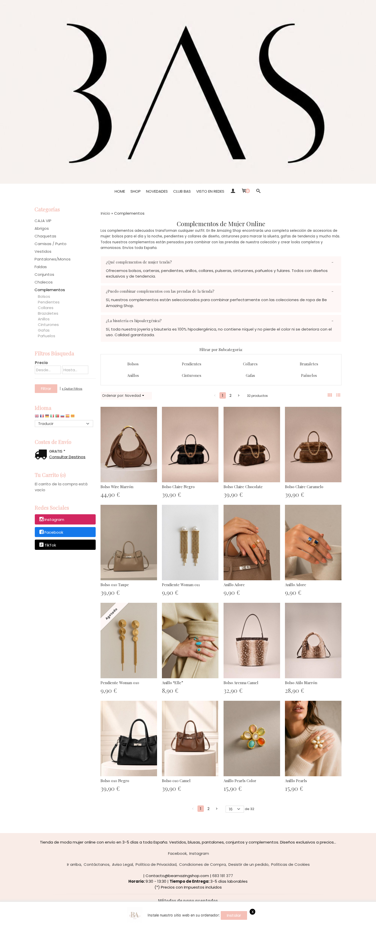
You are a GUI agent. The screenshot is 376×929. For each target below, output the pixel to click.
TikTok (50, 545)
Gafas (44, 330)
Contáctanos (96, 864)
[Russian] (62, 417)
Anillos (44, 319)
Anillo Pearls (296, 780)
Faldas (41, 266)
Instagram (54, 519)
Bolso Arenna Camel (241, 682)
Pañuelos (46, 335)
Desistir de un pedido (248, 864)
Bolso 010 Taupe (115, 584)
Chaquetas (45, 236)
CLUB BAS (182, 191)
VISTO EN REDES (210, 191)
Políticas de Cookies (290, 864)
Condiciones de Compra (202, 864)
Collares (45, 307)
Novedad (133, 395)
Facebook (54, 532)
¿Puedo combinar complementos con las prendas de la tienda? (160, 291)
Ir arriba (74, 864)
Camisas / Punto (51, 243)
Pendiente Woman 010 (120, 682)
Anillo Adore (234, 584)
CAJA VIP (43, 220)
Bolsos (44, 296)
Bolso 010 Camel (176, 780)
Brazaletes (48, 313)
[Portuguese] (57, 417)
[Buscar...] (258, 191)
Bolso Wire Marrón (117, 486)
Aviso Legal (122, 864)
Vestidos (43, 251)
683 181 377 (222, 875)
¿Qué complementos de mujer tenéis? (139, 262)
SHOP (135, 191)
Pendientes (49, 302)
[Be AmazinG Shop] (188, 92)
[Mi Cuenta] (233, 191)
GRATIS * (57, 451)
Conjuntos (44, 274)
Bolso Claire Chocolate (243, 486)
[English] (37, 417)
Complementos (50, 289)
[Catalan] (73, 417)
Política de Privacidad (156, 864)
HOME (120, 191)
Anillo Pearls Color (240, 780)
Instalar (234, 915)
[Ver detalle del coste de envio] (42, 455)
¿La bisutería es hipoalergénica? (134, 320)
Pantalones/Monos (53, 259)
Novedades (157, 191)
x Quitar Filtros (72, 389)
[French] (42, 417)
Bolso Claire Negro (178, 486)
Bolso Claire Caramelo (304, 486)
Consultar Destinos (67, 457)
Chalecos (44, 282)
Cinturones (48, 324)
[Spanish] (67, 417)
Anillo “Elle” (172, 682)
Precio (41, 362)
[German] (47, 417)
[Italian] (52, 417)
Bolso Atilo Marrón (301, 682)
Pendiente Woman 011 (181, 584)
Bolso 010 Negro (115, 780)
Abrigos (42, 228)
